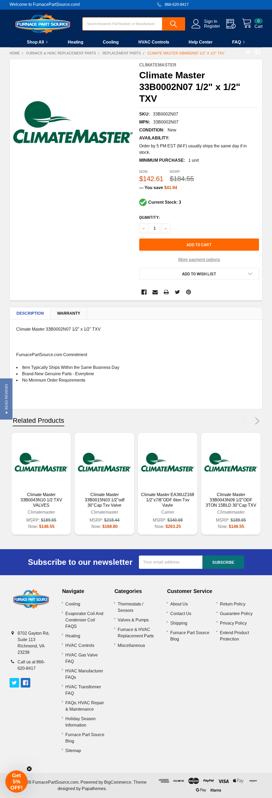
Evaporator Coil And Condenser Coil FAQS (84, 620)
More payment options (199, 259)
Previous (246, 421)
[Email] (155, 292)
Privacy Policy (233, 623)
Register (212, 26)
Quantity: (149, 217)
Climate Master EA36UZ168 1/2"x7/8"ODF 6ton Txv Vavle (167, 499)
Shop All (35, 42)
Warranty (68, 313)
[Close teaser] (29, 768)
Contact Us (180, 613)
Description (30, 313)
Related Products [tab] (38, 420)
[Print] (166, 292)
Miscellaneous (131, 645)
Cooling (111, 42)
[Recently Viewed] (234, 23)
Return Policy (232, 604)
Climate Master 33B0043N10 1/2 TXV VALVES (41, 499)
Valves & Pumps (133, 620)
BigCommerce (117, 782)
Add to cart (199, 244)
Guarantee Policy (236, 613)
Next (256, 421)
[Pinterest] (188, 292)
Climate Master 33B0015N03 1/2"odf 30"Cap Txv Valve (104, 499)
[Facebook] (257, 52)
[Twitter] (248, 52)
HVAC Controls (153, 42)
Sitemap (73, 750)
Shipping (178, 623)
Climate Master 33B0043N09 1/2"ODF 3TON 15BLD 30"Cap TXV (231, 499)
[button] (6, 399)
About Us (179, 604)
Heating (75, 42)
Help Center (200, 42)
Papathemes (94, 788)
